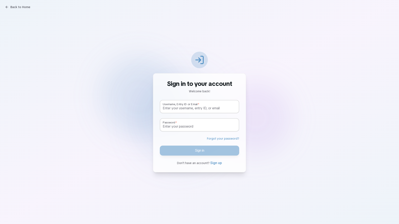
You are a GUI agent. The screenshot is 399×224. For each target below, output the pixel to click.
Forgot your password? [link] (223, 138)
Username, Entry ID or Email (180, 104)
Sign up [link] (216, 163)
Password (169, 122)
